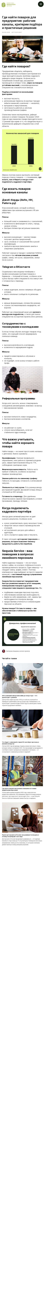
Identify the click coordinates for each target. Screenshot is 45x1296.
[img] (41, 4)
